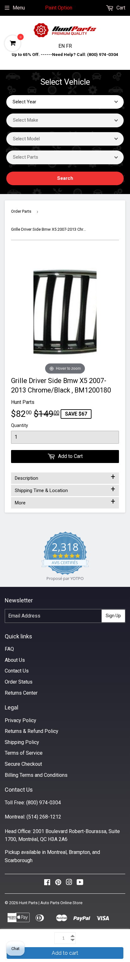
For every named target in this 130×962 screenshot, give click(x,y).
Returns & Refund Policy (31, 731)
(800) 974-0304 (43, 803)
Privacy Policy (20, 720)
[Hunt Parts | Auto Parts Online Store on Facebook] (47, 884)
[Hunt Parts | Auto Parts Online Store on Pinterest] (58, 884)
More (65, 501)
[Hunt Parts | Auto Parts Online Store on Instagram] (69, 884)
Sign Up (113, 615)
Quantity (19, 425)
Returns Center (21, 693)
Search (65, 178)
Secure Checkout (23, 764)
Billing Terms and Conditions (36, 775)
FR (69, 46)
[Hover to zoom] (65, 312)
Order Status (18, 682)
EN (62, 46)
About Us (15, 660)
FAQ (9, 649)
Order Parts (21, 211)
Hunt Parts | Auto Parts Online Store (50, 902)
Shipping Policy (22, 742)
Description (65, 476)
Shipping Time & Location (65, 489)
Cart (120, 8)
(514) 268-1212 (44, 817)
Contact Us (17, 671)
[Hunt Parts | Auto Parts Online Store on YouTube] (80, 884)
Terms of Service (24, 753)
